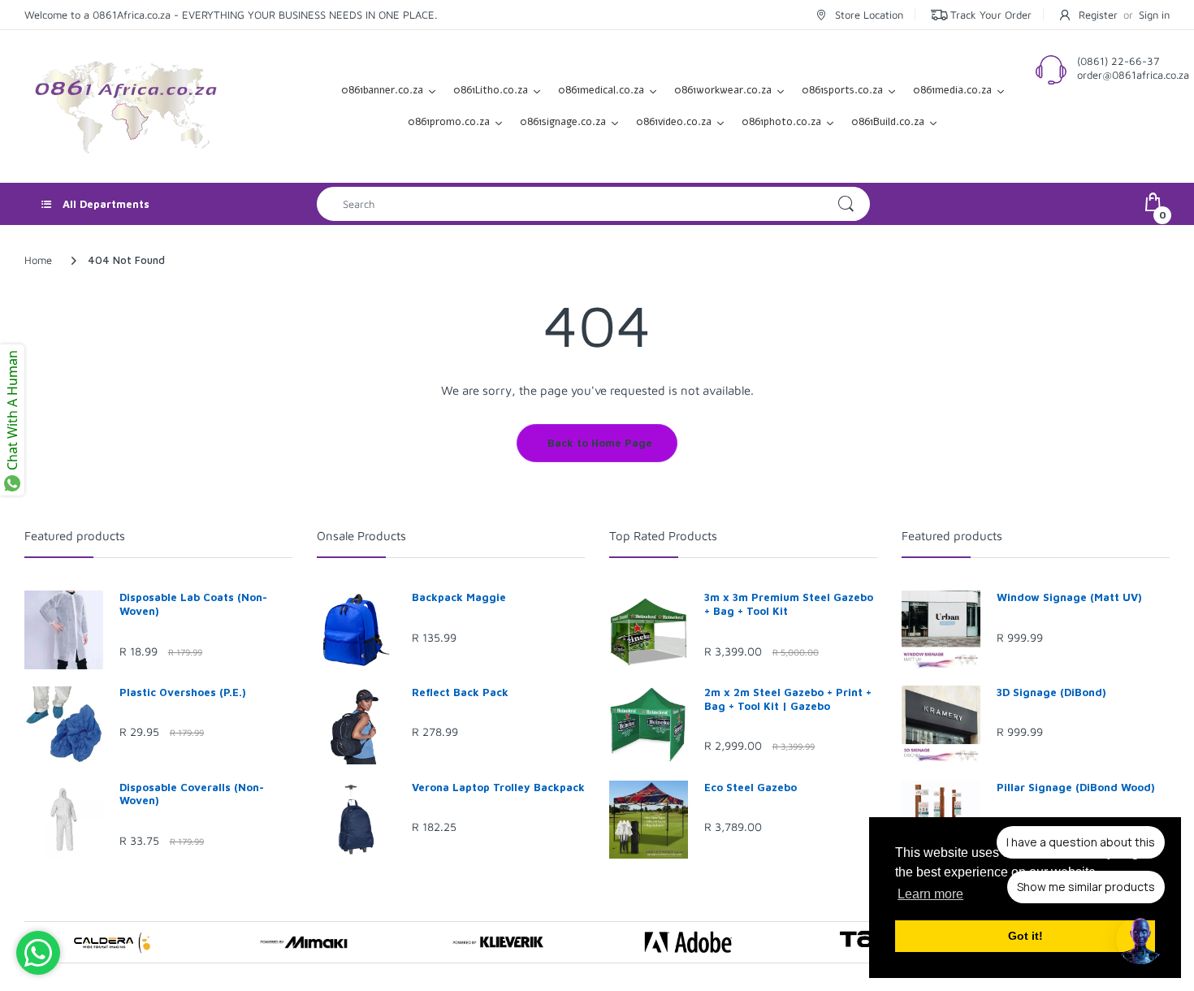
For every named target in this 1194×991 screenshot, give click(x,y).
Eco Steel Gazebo (750, 787)
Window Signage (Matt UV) (1069, 597)
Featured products (74, 536)
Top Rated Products (663, 536)
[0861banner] (125, 104)
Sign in (1154, 14)
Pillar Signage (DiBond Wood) (1076, 787)
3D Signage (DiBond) (1051, 692)
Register (1098, 14)
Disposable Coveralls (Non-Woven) (191, 794)
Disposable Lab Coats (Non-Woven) (193, 604)
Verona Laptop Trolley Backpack (498, 787)
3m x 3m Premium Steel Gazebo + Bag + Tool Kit (788, 604)
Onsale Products (361, 536)
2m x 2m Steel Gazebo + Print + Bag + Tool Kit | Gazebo (788, 699)
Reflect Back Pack (460, 692)
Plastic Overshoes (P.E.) (182, 692)
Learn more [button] (930, 894)
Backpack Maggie (459, 597)
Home (38, 259)
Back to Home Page (599, 442)
